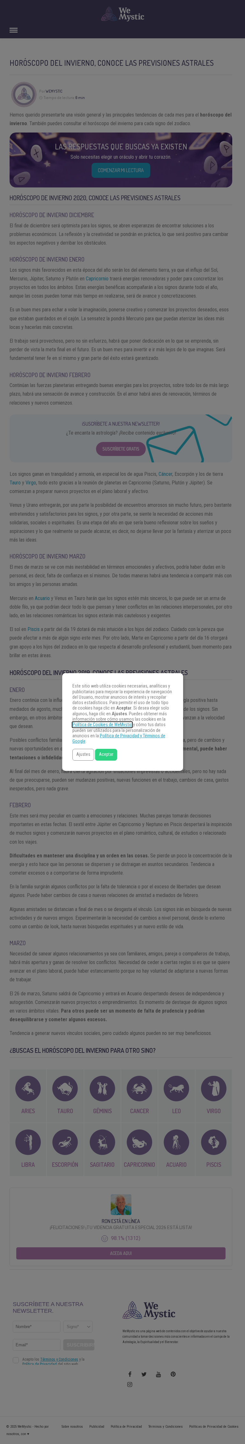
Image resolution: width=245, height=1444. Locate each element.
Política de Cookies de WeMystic (102, 724)
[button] (83, 755)
